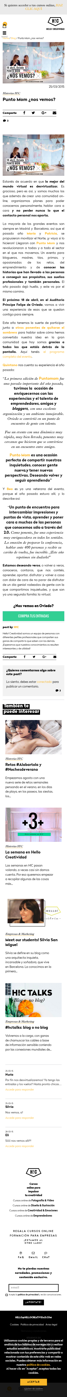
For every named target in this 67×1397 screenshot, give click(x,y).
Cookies (14, 1324)
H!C (16, 627)
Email (33, 1257)
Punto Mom (45, 243)
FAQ (21, 1257)
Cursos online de (33, 1200)
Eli (7, 1135)
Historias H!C (11, 93)
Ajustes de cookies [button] (33, 1389)
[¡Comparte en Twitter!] (33, 113)
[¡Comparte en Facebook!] (24, 113)
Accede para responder (19, 1090)
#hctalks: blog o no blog (26, 1028)
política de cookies (38, 1365)
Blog (13, 38)
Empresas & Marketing (19, 934)
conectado (44, 682)
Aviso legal (51, 1324)
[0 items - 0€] (4, 26)
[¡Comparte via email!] (54, 113)
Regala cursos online (33, 1231)
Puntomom (49, 379)
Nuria (9, 1074)
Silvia (9, 1107)
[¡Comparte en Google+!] (44, 113)
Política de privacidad (32, 1324)
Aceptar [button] (33, 1382)
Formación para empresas (33, 1235)
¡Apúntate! (34, 1302)
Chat (46, 1257)
